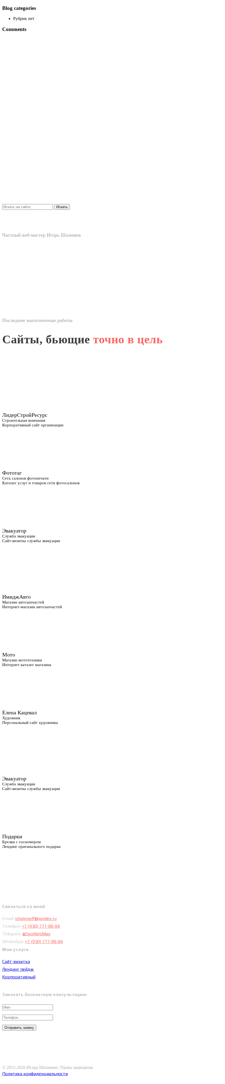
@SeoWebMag (36, 933)
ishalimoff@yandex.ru (36, 918)
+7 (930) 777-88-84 (41, 926)
